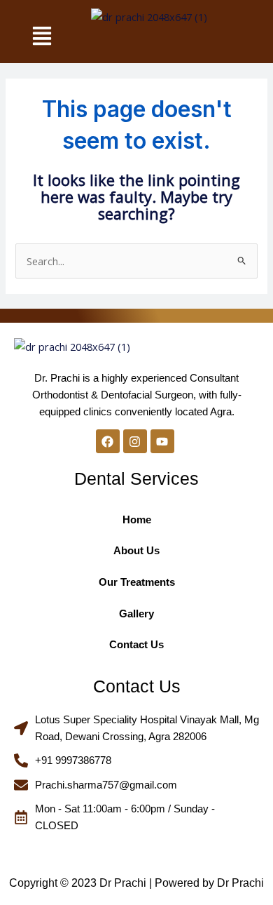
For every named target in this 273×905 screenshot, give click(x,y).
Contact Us (136, 644)
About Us (136, 550)
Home (136, 519)
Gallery (136, 613)
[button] (42, 37)
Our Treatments (137, 582)
